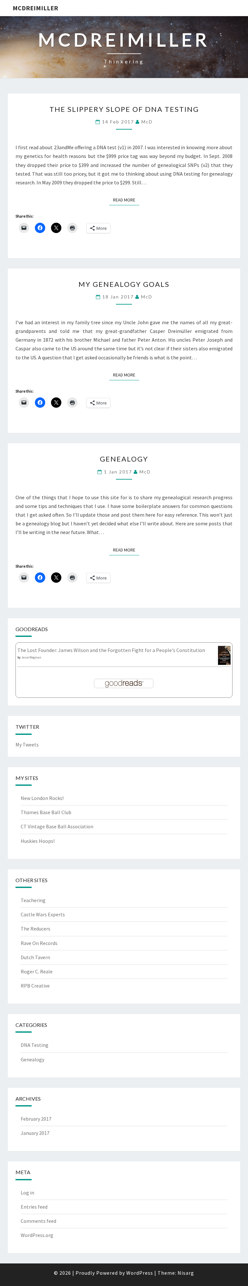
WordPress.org (37, 1235)
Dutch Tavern (35, 957)
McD (147, 121)
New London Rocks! (42, 798)
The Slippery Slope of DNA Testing (124, 109)
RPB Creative (35, 985)
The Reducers (35, 928)
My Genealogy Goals (124, 284)
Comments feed (38, 1221)
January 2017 (35, 1133)
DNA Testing (34, 1045)
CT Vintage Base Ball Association (57, 826)
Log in (27, 1192)
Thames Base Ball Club (46, 812)
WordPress (139, 1273)
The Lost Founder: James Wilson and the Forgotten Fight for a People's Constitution (111, 650)
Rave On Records (39, 943)
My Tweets (27, 744)
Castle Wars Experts (43, 914)
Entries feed (34, 1206)
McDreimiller (35, 8)
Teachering (33, 900)
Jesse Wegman (31, 657)
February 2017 (36, 1119)
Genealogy (124, 458)
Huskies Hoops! (38, 841)
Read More (126, 200)
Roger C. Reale (37, 971)
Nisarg (186, 1273)
